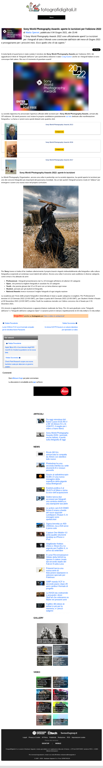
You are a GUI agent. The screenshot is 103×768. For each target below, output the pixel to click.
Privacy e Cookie (34, 737)
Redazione (61, 737)
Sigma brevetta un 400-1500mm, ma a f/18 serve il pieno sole (57, 526)
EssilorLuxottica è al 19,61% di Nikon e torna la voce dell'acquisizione (57, 490)
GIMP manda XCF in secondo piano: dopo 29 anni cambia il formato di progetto (57, 585)
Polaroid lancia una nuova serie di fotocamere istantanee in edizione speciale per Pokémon (57, 572)
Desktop (45, 743)
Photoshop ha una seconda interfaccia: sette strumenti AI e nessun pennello (57, 466)
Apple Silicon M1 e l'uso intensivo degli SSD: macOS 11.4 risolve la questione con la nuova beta (20, 349)
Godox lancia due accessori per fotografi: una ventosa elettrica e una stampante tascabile (57, 500)
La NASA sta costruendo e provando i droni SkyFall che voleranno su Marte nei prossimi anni (57, 596)
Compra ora (59, 132)
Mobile (58, 743)
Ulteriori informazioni (52, 751)
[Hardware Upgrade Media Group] (69, 735)
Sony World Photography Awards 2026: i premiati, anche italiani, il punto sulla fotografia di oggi (57, 436)
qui (34, 382)
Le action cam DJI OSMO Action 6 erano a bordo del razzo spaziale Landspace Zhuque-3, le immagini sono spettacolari (57, 513)
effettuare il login (17, 378)
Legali (25, 737)
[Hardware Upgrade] (39, 735)
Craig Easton (67, 57)
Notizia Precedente (11, 323)
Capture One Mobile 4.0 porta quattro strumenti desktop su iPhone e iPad (56, 536)
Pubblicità (52, 737)
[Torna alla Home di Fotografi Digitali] (51, 12)
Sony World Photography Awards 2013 (59, 124)
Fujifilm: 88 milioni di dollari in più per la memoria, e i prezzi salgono (55, 607)
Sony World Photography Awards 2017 (59, 160)
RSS (68, 737)
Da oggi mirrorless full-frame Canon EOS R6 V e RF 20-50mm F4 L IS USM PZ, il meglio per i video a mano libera (56, 424)
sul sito (68, 116)
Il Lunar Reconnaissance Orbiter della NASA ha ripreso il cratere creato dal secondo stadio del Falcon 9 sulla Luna (57, 559)
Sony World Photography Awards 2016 (59, 142)
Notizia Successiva (68, 323)
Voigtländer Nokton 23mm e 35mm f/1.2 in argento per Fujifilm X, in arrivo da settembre (57, 547)
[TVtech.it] (53, 735)
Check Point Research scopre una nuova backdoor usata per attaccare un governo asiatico (19, 364)
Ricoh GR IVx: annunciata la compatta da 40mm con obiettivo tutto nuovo (56, 455)
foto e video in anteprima (54, 316)
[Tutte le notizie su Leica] (52, 395)
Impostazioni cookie (78, 737)
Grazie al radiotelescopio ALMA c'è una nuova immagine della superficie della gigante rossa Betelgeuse (57, 479)
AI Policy (45, 737)
